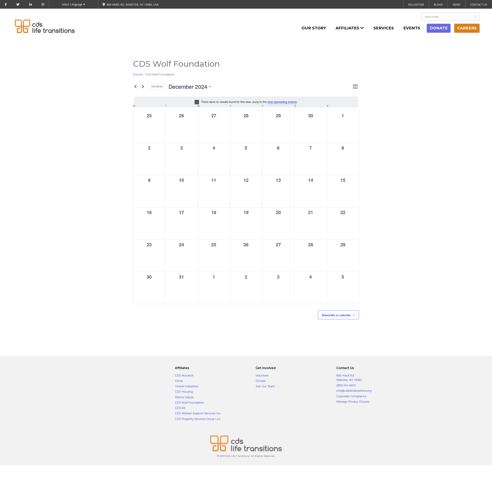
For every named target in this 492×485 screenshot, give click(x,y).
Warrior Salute (184, 397)
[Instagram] (43, 4)
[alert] (246, 102)
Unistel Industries (186, 386)
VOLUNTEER (416, 4)
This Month (157, 86)
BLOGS (438, 4)
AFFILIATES (348, 28)
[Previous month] (135, 86)
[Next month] (142, 86)
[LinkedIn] (30, 4)
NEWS (456, 4)
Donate (261, 381)
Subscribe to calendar (336, 315)
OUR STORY (314, 28)
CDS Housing (184, 391)
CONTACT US (478, 4)
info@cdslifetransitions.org (353, 390)
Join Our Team (265, 386)
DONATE (439, 28)
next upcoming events (282, 102)
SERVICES (383, 28)
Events (411, 28)
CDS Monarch (184, 375)
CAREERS (467, 28)
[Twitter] (17, 4)
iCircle (179, 381)
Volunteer (262, 375)
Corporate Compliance (351, 396)
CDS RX (180, 408)
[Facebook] (6, 4)
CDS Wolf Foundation (189, 402)
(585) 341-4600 (346, 385)
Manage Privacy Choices (352, 401)
